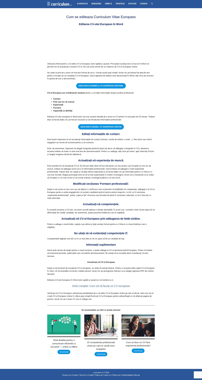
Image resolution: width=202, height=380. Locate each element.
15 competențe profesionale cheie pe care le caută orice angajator (101, 345)
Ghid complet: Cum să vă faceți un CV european (101, 286)
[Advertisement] (100, 44)
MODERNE (96, 4)
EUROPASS (82, 4)
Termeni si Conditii (86, 375)
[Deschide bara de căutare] (152, 3)
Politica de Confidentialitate (122, 375)
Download (64, 352)
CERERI (143, 4)
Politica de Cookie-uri (103, 375)
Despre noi (66, 375)
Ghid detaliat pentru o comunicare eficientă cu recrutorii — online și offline (63, 343)
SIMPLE (108, 4)
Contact (75, 375)
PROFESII (120, 4)
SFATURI (132, 4)
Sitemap (136, 375)
